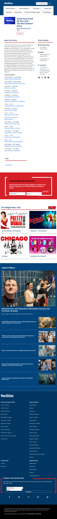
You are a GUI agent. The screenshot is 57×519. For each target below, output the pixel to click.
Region (28, 191)
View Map (42, 74)
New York (3, 466)
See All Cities (4, 439)
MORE (52, 207)
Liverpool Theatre (5, 429)
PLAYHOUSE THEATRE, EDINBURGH (13, 141)
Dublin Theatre (5, 408)
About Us (31, 472)
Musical (20, 33)
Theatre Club (47, 8)
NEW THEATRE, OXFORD (10, 110)
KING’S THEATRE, (8, 119)
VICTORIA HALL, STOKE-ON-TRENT (13, 132)
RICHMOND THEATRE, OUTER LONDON (14, 101)
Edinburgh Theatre (6, 423)
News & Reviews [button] (24, 8)
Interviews (32, 411)
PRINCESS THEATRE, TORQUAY (12, 128)
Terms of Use (38, 513)
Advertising (32, 466)
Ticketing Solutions (34, 475)
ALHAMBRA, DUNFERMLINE (11, 92)
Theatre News (33, 405)
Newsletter (9, 12)
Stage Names (32, 463)
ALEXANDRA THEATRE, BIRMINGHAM (13, 106)
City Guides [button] (36, 8)
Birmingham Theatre (6, 417)
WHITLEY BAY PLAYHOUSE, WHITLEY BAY (14, 83)
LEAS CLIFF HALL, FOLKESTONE (12, 150)
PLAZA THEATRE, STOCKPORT (12, 97)
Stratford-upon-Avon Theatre (8, 436)
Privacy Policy (31, 513)
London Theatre (5, 405)
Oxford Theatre (33, 451)
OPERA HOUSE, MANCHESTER (12, 137)
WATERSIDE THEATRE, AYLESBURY (13, 146)
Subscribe (45, 191)
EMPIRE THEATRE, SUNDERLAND (12, 79)
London (3, 463)
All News (31, 457)
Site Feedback (33, 469)
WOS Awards (18, 12)
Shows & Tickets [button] (10, 8)
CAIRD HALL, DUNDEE (10, 88)
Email (11, 191)
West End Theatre (34, 414)
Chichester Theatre (6, 420)
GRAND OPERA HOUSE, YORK (12, 123)
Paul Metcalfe (8, 165)
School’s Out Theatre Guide (32, 12)
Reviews (31, 408)
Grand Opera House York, (24, 28)
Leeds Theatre (4, 426)
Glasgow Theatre (5, 411)
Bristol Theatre (33, 426)
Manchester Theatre (6, 432)
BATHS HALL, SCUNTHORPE (11, 115)
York (18, 30)
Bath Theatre (4, 414)
